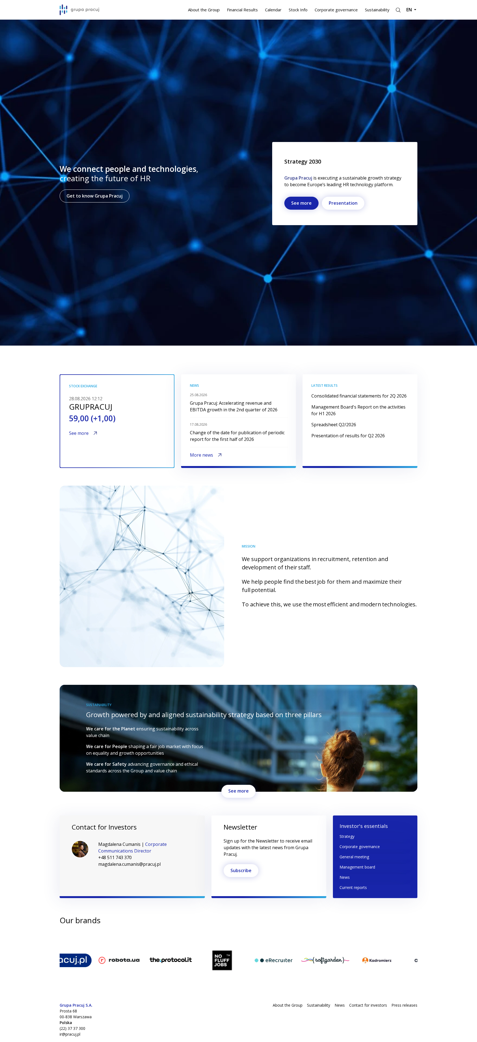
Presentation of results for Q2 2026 (348, 436)
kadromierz (381, 939)
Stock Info (298, 9)
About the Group (204, 9)
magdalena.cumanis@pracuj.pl (129, 864)
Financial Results (242, 9)
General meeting (354, 856)
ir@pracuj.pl (70, 1034)
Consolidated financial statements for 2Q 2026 (359, 396)
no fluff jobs (226, 939)
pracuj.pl (68, 939)
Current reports (353, 887)
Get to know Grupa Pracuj (95, 196)
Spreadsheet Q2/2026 (333, 425)
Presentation (343, 203)
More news (201, 455)
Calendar (273, 9)
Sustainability (377, 9)
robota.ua (121, 939)
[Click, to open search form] (398, 9)
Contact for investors (368, 1005)
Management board (357, 867)
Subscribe (240, 870)
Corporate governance (336, 9)
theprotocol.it (177, 939)
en (409, 10)
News (345, 877)
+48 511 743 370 (115, 857)
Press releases (404, 1005)
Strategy (347, 836)
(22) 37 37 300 (72, 1028)
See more (301, 203)
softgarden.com (333, 939)
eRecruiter (276, 939)
